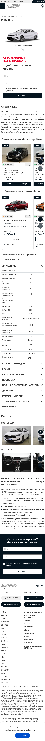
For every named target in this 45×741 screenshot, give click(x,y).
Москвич (4, 667)
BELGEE (4, 625)
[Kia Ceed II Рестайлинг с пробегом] (16, 153)
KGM (3, 660)
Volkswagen (5, 680)
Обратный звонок (12, 604)
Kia (11, 169)
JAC (2, 663)
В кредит (23, 184)
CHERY (4, 631)
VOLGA (4, 615)
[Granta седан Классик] (16, 205)
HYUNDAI (5, 654)
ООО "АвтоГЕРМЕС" (16, 686)
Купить (9, 184)
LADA (3, 612)
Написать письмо (34, 604)
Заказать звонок (38, 2)
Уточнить (16, 239)
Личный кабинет (34, 598)
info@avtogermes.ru (32, 592)
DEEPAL (4, 676)
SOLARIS (5, 651)
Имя (4, 73)
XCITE (3, 673)
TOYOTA (4, 683)
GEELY (4, 619)
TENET (4, 628)
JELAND (4, 647)
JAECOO (4, 644)
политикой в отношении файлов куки (22, 730)
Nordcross (5, 622)
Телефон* (5, 80)
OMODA (4, 641)
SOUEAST (5, 670)
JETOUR (4, 635)
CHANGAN (5, 638)
